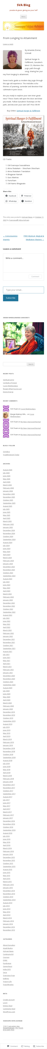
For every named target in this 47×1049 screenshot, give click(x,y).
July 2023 (6, 582)
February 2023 (8, 597)
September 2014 (9, 900)
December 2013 (9, 927)
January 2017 (8, 818)
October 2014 (8, 897)
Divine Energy (8, 392)
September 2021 (9, 648)
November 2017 (9, 788)
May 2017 (6, 806)
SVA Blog (23, 5)
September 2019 (9, 721)
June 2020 (6, 694)
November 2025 (9, 497)
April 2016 (6, 845)
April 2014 (6, 915)
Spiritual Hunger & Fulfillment (28, 111)
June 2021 (6, 657)
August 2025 (7, 506)
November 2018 (9, 751)
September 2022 (9, 612)
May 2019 (6, 733)
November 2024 (9, 533)
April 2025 (6, 518)
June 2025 (6, 512)
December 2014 (9, 891)
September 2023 (9, 576)
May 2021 (6, 660)
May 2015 (6, 875)
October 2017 (8, 791)
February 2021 (8, 670)
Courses (6, 957)
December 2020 (9, 676)
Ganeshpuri (7, 966)
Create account (9, 1000)
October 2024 (8, 536)
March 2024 (7, 557)
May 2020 (6, 697)
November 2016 (9, 824)
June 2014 (6, 909)
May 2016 (6, 842)
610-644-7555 (8, 1030)
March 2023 (7, 594)
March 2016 (7, 848)
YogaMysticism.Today (11, 455)
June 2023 (6, 585)
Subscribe (10, 297)
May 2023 (6, 588)
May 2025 (6, 515)
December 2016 (9, 821)
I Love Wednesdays (10, 386)
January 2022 (8, 636)
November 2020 (9, 679)
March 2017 (7, 812)
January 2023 (8, 600)
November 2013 (9, 930)
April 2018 (6, 772)
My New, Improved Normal (31, 422)
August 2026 (7, 470)
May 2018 (6, 769)
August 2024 (7, 542)
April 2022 (6, 627)
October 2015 (8, 863)
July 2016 (6, 836)
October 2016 (8, 827)
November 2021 (9, 642)
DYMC (5, 960)
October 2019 (8, 718)
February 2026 (8, 488)
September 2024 (9, 539)
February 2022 (8, 633)
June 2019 (6, 730)
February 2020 (8, 706)
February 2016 (8, 851)
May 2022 (6, 624)
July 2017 (6, 800)
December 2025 (9, 494)
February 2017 (8, 815)
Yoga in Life (7, 981)
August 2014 (7, 903)
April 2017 (6, 809)
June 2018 (6, 766)
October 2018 (8, 754)
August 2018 (7, 760)
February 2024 (8, 561)
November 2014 (9, 894)
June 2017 (6, 803)
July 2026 (6, 473)
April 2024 (6, 554)
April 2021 (6, 663)
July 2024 (6, 545)
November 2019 (9, 715)
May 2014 (6, 912)
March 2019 (7, 739)
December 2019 (9, 712)
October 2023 (8, 573)
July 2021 (6, 654)
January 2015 (8, 888)
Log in (5, 1003)
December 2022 (9, 603)
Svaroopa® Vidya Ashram (19, 220)
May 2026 (6, 479)
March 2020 (7, 703)
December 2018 (9, 748)
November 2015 (9, 860)
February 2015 (8, 884)
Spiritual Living (8, 380)
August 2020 (7, 688)
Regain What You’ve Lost (12, 389)
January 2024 (8, 564)
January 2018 (8, 782)
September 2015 (9, 866)
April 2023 (6, 591)
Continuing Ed (8, 954)
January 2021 (8, 673)
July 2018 (6, 763)
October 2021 (8, 645)
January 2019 (8, 745)
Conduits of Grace (10, 383)
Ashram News (27, 217)
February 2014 (8, 921)
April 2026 (6, 482)
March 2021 (7, 666)
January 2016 (8, 854)
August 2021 (7, 651)
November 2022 (9, 606)
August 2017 (7, 797)
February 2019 (8, 742)
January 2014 (8, 924)
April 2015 (6, 878)
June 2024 (6, 548)
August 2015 (7, 869)
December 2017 (9, 785)
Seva (5, 972)
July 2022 (6, 618)
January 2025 (8, 527)
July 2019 (6, 727)
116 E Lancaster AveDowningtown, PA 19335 (13, 1027)
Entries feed (7, 1006)
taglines (6, 978)
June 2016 (6, 839)
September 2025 (9, 503)
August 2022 (7, 615)
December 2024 (9, 530)
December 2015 (9, 857)
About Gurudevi (9, 945)
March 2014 (7, 918)
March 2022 (7, 630)
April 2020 (6, 700)
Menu (23, 17)
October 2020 (8, 682)
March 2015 (7, 881)
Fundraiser (7, 963)
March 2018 (7, 775)
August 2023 (7, 579)
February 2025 (8, 524)
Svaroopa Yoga (9, 975)
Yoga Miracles (8, 984)
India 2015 (7, 969)
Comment (35, 276)
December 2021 (9, 639)
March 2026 (7, 485)
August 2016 (7, 833)
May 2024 (6, 551)
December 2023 (9, 567)
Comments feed (9, 1009)
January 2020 (8, 709)
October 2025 (8, 500)
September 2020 (9, 685)
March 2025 (7, 521)
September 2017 (9, 794)
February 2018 (8, 779)
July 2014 (6, 906)
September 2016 (9, 830)
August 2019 (7, 724)
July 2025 (6, 509)
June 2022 (6, 621)
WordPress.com (9, 1012)
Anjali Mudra (8, 948)
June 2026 (6, 476)
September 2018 (9, 757)
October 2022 (8, 609)
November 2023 (9, 570)
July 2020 (6, 691)
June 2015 (6, 872)
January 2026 (8, 491)
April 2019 (6, 736)
